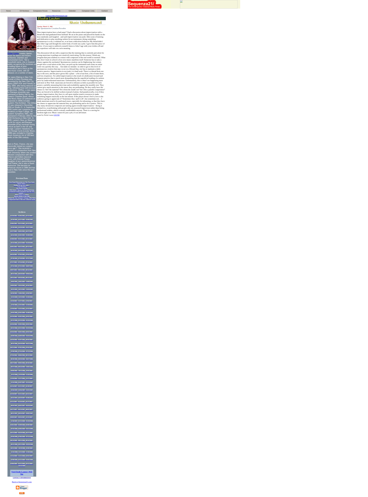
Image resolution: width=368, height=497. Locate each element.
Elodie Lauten (13, 53)
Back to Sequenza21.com (22, 482)
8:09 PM (57, 115)
